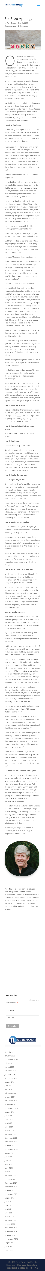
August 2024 (10, 1082)
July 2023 (8, 1115)
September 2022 (11, 1149)
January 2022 (10, 1179)
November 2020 (11, 1231)
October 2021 (10, 1190)
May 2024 (8, 1089)
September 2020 (11, 1239)
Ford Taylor (11, 23)
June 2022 (8, 1160)
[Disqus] (23, 952)
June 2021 (8, 1205)
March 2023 (9, 1130)
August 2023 (10, 1112)
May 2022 (8, 1164)
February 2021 (10, 1220)
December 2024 (11, 1078)
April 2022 (9, 1168)
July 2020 (8, 1246)
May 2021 (8, 1209)
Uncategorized (10, 26)
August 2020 (10, 1243)
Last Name (10, 1018)
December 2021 (11, 1183)
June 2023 (8, 1119)
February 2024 (10, 1093)
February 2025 (10, 1071)
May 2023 (8, 1123)
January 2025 (10, 1074)
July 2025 (8, 1063)
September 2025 (11, 1059)
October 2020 (10, 1235)
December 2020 (11, 1228)
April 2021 (9, 1213)
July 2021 (8, 1201)
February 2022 (10, 1175)
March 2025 (9, 1067)
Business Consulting (27, 1264)
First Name (10, 1010)
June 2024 (8, 1086)
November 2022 (11, 1142)
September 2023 (11, 1108)
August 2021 (10, 1198)
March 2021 (9, 1216)
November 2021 (11, 1187)
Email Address (12, 1003)
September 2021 (11, 1194)
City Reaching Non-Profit (19, 1267)
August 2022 (10, 1153)
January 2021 (10, 1224)
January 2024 (10, 1097)
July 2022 (8, 1157)
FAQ (36, 1267)
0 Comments (23, 26)
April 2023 (9, 1127)
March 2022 (9, 1171)
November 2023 (11, 1104)
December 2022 (11, 1138)
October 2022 (10, 1145)
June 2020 (8, 1250)
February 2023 (10, 1134)
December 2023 (11, 1100)
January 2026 (10, 1056)
